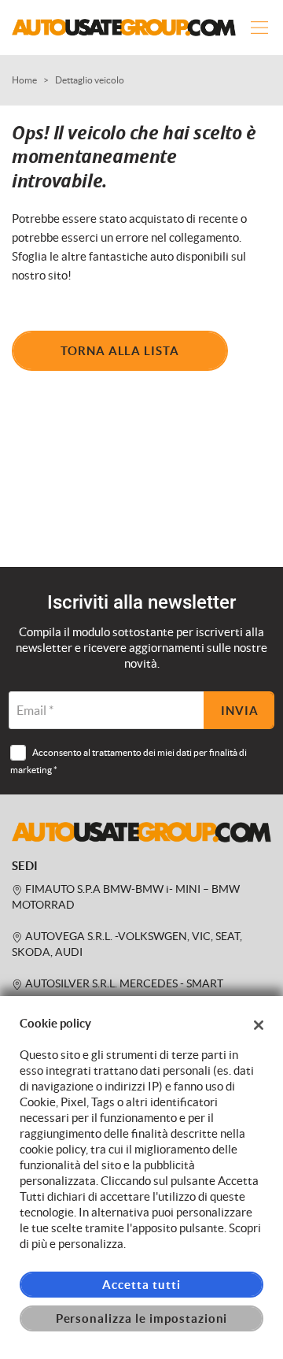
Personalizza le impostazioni (142, 1318)
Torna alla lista (120, 350)
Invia (240, 710)
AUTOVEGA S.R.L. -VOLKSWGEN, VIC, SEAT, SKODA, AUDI (127, 944)
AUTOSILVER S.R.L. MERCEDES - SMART (123, 984)
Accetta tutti (141, 1284)
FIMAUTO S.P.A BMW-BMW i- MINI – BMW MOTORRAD (126, 897)
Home (24, 80)
